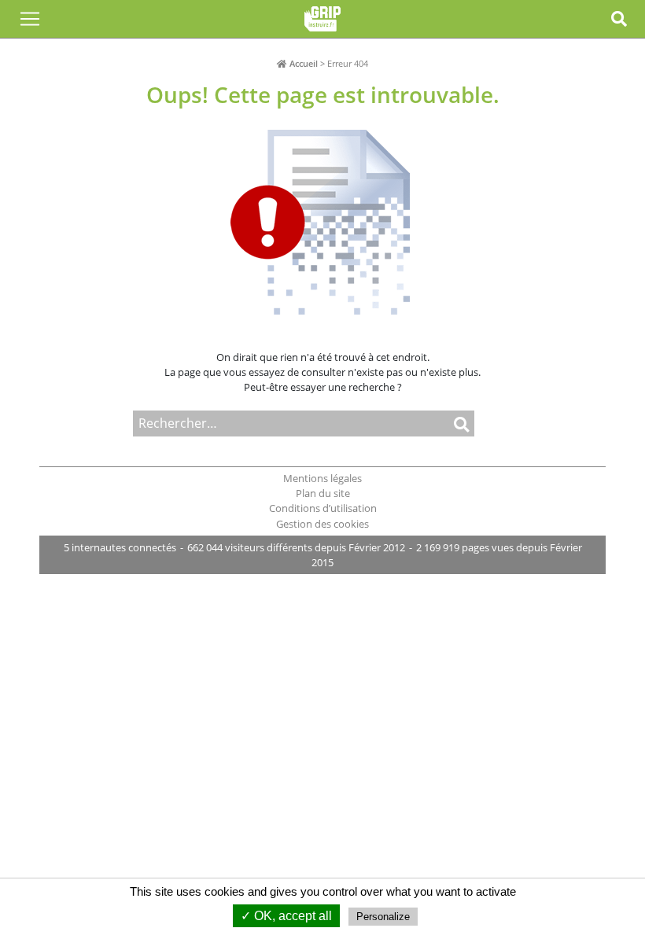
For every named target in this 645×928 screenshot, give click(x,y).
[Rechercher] (437, 423)
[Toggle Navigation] (30, 19)
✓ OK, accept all (286, 915)
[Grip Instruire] (322, 19)
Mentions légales (322, 478)
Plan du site (323, 493)
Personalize (383, 916)
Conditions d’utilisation (323, 508)
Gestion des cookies (322, 524)
